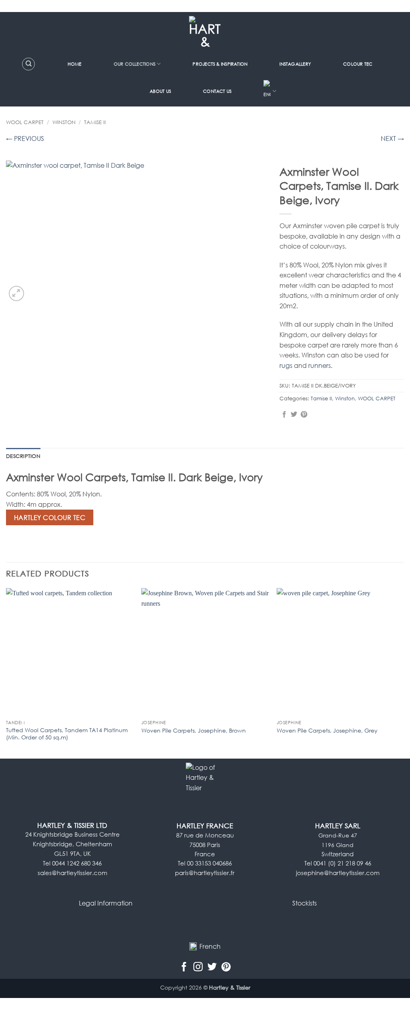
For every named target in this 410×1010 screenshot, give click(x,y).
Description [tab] (23, 456)
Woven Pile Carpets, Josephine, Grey (327, 730)
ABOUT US (160, 91)
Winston (64, 122)
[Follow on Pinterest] (226, 967)
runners (319, 365)
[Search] (28, 64)
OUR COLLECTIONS (134, 63)
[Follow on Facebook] (184, 967)
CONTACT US (217, 91)
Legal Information (106, 903)
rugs (285, 365)
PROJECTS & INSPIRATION (220, 63)
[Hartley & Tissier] (205, 32)
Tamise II (95, 122)
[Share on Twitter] (294, 415)
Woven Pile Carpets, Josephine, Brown (193, 730)
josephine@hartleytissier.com (338, 873)
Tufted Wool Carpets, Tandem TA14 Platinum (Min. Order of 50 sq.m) (67, 734)
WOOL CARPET (25, 122)
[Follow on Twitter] (212, 967)
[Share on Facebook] (284, 415)
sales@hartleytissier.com (72, 873)
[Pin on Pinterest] (304, 415)
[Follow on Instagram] (198, 967)
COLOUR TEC (357, 63)
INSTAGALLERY (295, 63)
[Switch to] (269, 91)
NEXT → (392, 139)
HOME (75, 63)
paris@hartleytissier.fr (205, 873)
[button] (16, 293)
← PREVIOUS (25, 139)
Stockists (304, 903)
